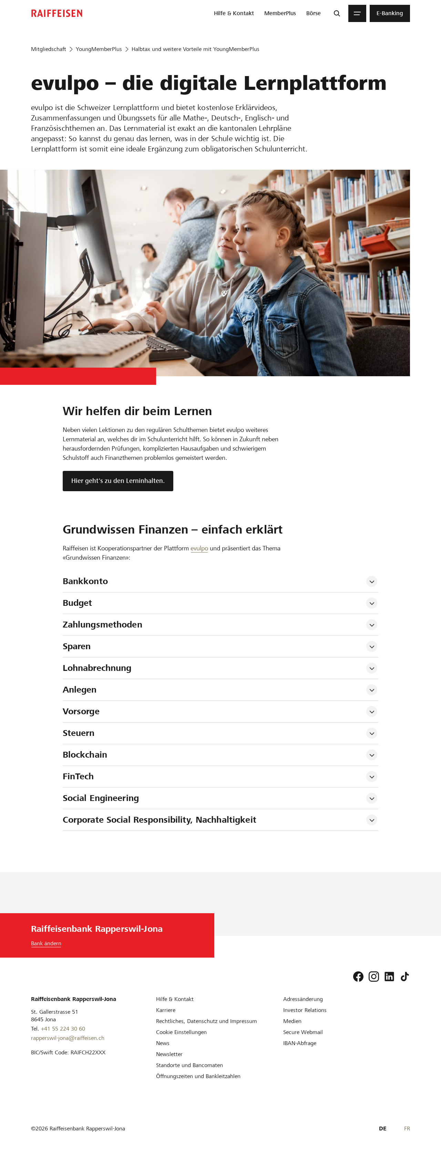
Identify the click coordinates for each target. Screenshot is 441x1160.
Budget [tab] (77, 603)
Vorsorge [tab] (81, 711)
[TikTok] (405, 976)
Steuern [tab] (79, 733)
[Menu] (357, 13)
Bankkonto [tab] (85, 581)
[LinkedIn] (389, 976)
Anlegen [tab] (80, 690)
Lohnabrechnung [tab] (97, 668)
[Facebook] (358, 976)
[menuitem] (234, 13)
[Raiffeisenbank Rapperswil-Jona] (56, 13)
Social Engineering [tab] (101, 798)
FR (407, 1128)
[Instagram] (374, 976)
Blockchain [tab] (85, 755)
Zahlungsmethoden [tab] (102, 625)
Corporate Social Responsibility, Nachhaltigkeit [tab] (159, 820)
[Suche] (337, 13)
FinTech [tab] (78, 776)
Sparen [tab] (77, 646)
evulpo (199, 548)
